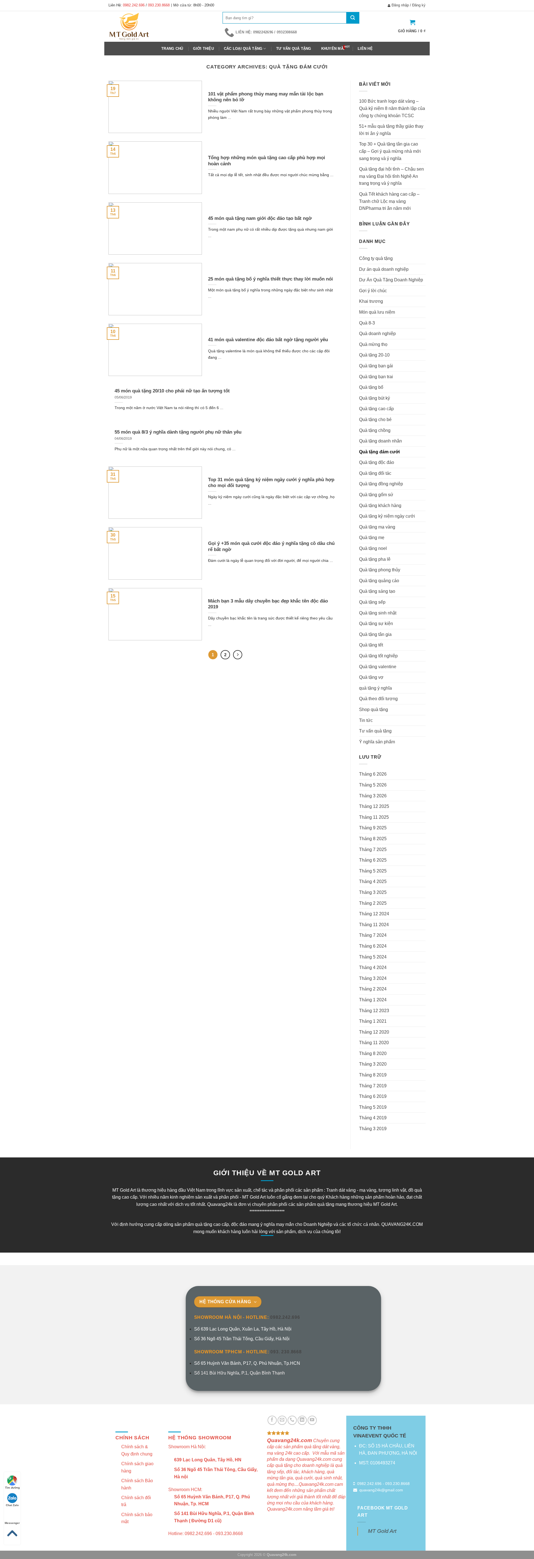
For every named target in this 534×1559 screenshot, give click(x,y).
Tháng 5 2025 (373, 871)
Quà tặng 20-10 (374, 355)
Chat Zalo (12, 1505)
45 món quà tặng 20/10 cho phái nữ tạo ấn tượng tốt (172, 391)
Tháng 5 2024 (373, 957)
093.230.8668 (159, 5)
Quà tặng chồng (374, 430)
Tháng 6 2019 (373, 1096)
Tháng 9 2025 (373, 827)
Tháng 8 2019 (373, 1075)
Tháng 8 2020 (373, 1053)
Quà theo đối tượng (378, 698)
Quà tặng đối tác (375, 473)
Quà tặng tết (371, 645)
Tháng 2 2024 (373, 989)
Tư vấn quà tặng (293, 48)
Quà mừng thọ (373, 344)
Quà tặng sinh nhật (377, 613)
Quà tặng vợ (371, 677)
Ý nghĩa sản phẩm (377, 741)
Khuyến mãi (333, 48)
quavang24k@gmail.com (381, 1490)
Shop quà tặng (373, 709)
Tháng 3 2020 (373, 1064)
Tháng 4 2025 (373, 881)
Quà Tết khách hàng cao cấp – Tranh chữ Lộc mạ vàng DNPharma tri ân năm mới (389, 201)
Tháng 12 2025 (374, 806)
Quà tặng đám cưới (379, 451)
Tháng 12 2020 (374, 1032)
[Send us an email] (282, 1420)
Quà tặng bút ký (374, 398)
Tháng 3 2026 (373, 795)
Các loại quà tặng (243, 48)
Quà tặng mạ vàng (377, 527)
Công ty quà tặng (376, 258)
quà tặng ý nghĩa (375, 688)
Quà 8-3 (367, 323)
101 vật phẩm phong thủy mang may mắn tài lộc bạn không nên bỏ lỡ (265, 97)
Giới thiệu (203, 48)
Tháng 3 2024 (373, 978)
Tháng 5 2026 (373, 785)
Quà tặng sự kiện (376, 623)
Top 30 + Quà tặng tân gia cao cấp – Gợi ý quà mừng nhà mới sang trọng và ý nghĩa (390, 151)
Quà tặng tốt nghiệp (378, 655)
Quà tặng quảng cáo (379, 580)
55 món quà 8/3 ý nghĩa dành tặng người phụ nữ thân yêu (178, 432)
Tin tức (366, 720)
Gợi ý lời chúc (373, 290)
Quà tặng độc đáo (376, 462)
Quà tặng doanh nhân (380, 441)
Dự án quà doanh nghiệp (384, 269)
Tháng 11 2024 (374, 924)
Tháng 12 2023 (374, 1010)
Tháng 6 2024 (373, 946)
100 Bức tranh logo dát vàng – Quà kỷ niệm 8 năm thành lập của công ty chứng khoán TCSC (392, 108)
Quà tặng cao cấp (376, 408)
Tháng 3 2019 (373, 1128)
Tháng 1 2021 (373, 1021)
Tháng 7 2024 (373, 935)
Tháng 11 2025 (374, 817)
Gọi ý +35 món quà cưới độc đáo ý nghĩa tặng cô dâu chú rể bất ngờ (271, 546)
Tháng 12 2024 (374, 913)
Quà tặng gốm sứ (376, 494)
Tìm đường (12, 1487)
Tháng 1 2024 (373, 999)
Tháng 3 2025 (373, 892)
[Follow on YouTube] (312, 1420)
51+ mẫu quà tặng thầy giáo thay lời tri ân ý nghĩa (391, 130)
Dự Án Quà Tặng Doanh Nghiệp (391, 279)
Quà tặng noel (373, 548)
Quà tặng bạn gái (376, 365)
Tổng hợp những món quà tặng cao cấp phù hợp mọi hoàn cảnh (266, 160)
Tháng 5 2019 (373, 1107)
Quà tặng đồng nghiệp (381, 483)
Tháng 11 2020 (374, 1042)
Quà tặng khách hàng (380, 505)
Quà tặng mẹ (371, 537)
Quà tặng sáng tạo (377, 591)
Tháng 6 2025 (373, 860)
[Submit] (352, 17)
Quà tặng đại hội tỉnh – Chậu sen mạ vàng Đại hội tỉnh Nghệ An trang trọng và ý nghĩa (391, 176)
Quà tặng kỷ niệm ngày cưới (387, 516)
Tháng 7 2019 (373, 1085)
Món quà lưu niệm (377, 312)
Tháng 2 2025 (373, 903)
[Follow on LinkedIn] (302, 1420)
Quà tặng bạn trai (376, 376)
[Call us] (292, 1420)
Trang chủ (172, 48)
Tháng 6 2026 (373, 774)
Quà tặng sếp (372, 602)
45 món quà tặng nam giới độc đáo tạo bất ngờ (260, 218)
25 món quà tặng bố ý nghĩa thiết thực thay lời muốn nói (270, 279)
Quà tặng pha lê (374, 559)
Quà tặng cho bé (375, 419)
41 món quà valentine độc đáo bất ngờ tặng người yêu (268, 339)
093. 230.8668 (285, 1351)
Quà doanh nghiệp (377, 333)
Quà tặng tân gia (375, 634)
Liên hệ (365, 48)
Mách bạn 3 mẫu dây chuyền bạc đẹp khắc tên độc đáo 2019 (268, 604)
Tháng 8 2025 (373, 838)
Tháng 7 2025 (373, 849)
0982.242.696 (134, 5)
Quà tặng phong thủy (379, 569)
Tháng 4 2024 (373, 967)
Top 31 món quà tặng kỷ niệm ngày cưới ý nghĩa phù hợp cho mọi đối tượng (271, 482)
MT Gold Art (382, 1531)
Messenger (12, 1522)
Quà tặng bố (371, 387)
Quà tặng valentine (377, 666)
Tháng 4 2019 (373, 1117)
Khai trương (371, 301)
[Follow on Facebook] (272, 1420)
